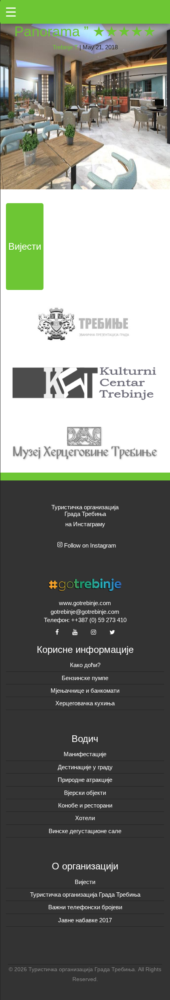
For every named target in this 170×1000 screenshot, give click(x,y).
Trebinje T (65, 47)
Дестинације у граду (85, 767)
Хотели (85, 818)
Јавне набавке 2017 (85, 920)
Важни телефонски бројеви (85, 907)
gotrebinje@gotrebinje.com (85, 611)
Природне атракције (85, 779)
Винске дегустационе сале (85, 831)
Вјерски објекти (85, 792)
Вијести (24, 246)
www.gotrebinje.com (85, 603)
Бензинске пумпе (85, 678)
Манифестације (85, 754)
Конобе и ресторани (85, 805)
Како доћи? (85, 665)
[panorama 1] (85, 94)
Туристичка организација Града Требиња (85, 894)
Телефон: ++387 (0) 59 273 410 (85, 620)
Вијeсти (85, 882)
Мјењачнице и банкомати (85, 690)
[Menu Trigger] (11, 12)
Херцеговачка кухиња (85, 703)
